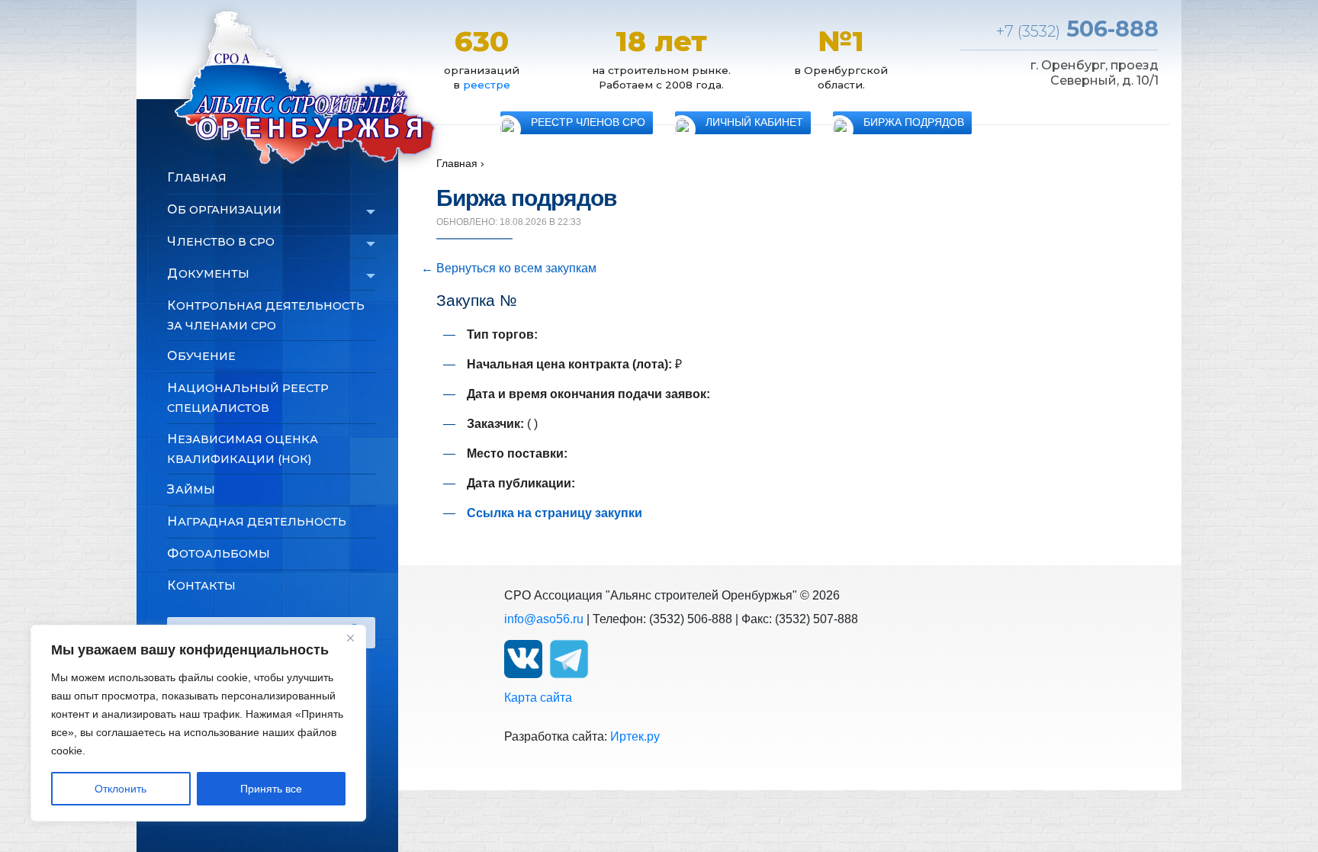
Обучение (201, 356)
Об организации (224, 209)
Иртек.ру (635, 736)
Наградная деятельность (256, 521)
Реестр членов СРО (588, 122)
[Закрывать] (350, 638)
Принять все (271, 789)
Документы (208, 273)
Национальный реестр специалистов (248, 398)
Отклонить (120, 789)
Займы (191, 489)
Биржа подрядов (913, 122)
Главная (197, 177)
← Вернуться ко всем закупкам (508, 268)
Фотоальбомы (218, 553)
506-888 (1077, 28)
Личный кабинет (754, 122)
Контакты (201, 585)
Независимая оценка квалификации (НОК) (242, 449)
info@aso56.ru (543, 618)
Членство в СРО (221, 241)
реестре (486, 85)
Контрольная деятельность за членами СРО (266, 315)
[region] (198, 723)
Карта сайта (538, 697)
